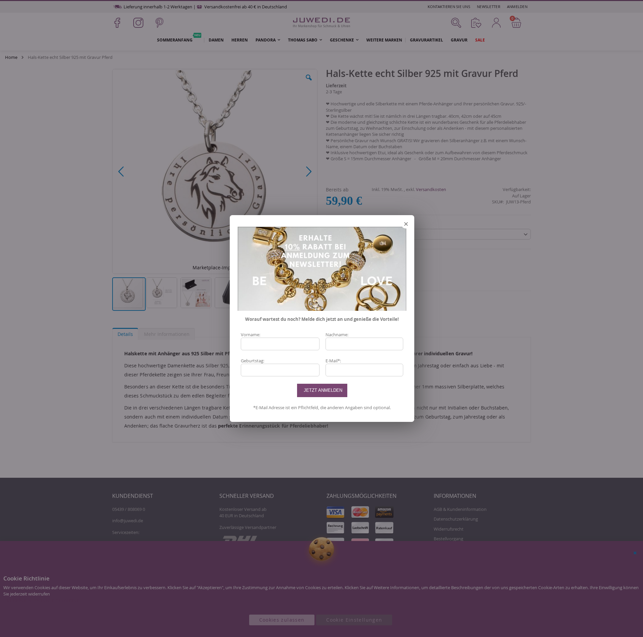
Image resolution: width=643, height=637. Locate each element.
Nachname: (337, 335)
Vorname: (250, 335)
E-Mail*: (333, 361)
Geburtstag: (252, 361)
